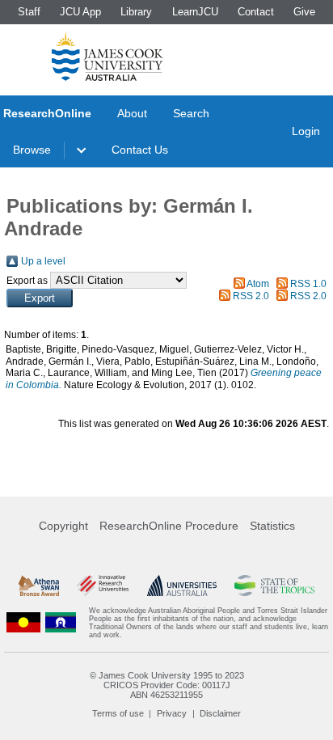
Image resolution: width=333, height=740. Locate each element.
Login (306, 131)
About (132, 113)
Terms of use (118, 713)
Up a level (43, 261)
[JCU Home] (107, 56)
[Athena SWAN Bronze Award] (39, 585)
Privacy (172, 713)
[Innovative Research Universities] (103, 585)
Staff (29, 12)
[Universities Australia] (182, 585)
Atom (258, 284)
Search (191, 113)
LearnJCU (195, 12)
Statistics (272, 525)
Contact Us (140, 149)
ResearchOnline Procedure (168, 525)
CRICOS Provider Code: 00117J (166, 685)
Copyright (63, 525)
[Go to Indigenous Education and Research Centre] (23, 623)
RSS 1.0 (308, 284)
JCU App (80, 12)
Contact (256, 12)
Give (304, 12)
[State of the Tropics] (274, 585)
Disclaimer (220, 713)
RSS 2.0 (251, 296)
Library (136, 12)
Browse (32, 149)
